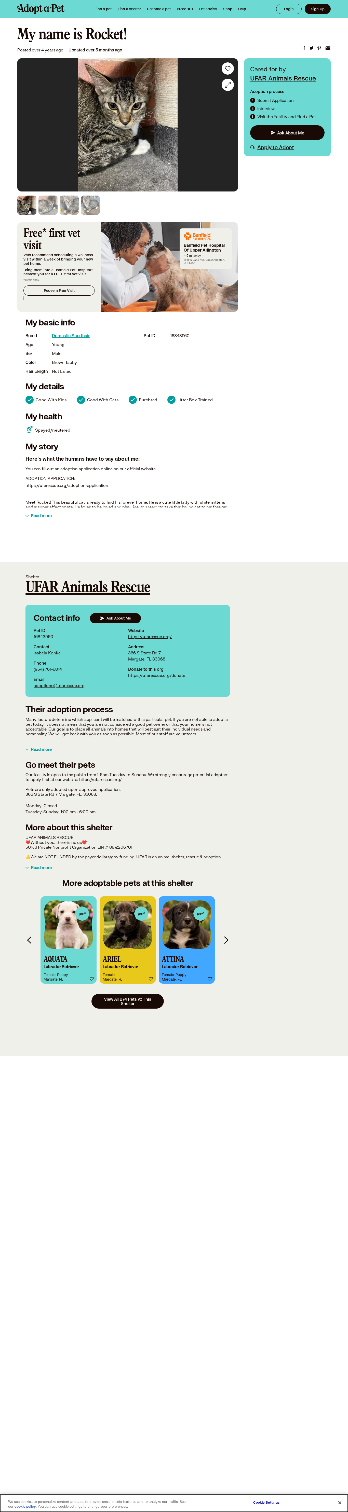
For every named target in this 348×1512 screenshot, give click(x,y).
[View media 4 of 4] (90, 205)
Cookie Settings (266, 1503)
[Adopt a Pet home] (40, 9)
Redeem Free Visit (59, 290)
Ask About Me (290, 132)
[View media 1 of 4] (26, 205)
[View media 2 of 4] (48, 205)
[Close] (339, 1502)
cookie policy (25, 1507)
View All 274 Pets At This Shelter (127, 1001)
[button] (68, 940)
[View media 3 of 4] (69, 205)
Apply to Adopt (275, 147)
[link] (159, 9)
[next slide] (226, 940)
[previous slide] (29, 940)
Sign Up (318, 9)
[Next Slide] (230, 125)
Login (289, 9)
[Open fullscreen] (228, 85)
